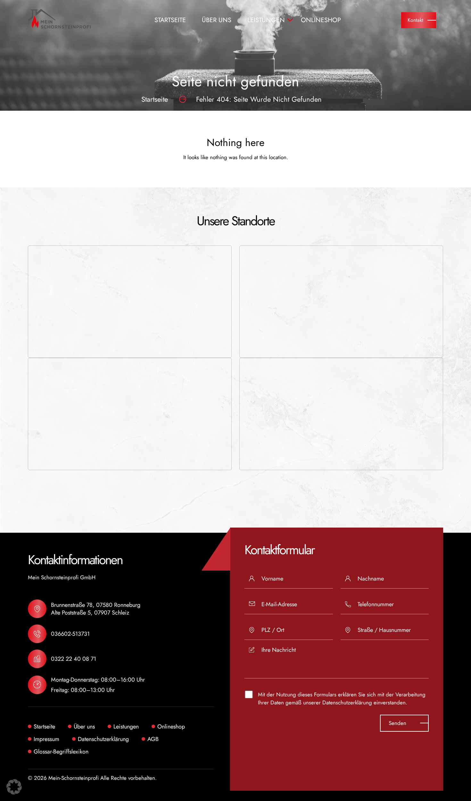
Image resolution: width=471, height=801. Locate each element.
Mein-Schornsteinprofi (73, 778)
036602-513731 (70, 634)
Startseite (170, 20)
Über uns (216, 20)
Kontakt (415, 20)
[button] (14, 787)
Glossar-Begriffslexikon (61, 751)
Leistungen (266, 20)
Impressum (46, 739)
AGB (153, 739)
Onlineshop (321, 20)
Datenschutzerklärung (347, 702)
